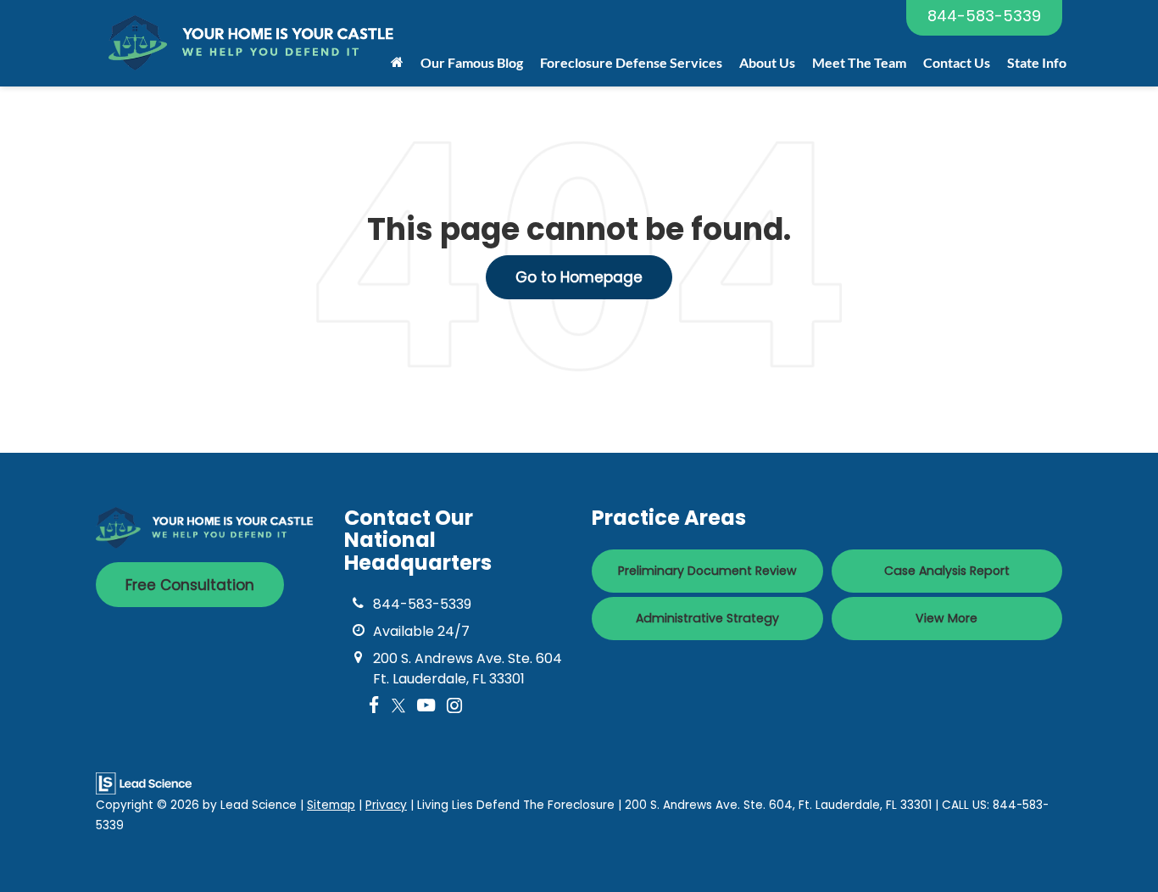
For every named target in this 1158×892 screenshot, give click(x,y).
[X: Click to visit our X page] (398, 706)
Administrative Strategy (707, 618)
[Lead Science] (144, 783)
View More (946, 618)
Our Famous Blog (471, 62)
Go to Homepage (579, 277)
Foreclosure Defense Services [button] (631, 62)
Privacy (386, 805)
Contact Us (956, 62)
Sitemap (331, 805)
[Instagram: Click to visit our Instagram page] (454, 706)
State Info (1036, 62)
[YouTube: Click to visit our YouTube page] (426, 706)
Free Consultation (189, 585)
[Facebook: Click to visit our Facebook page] (374, 706)
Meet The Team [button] (859, 62)
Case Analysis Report (947, 570)
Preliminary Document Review (707, 570)
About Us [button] (767, 62)
